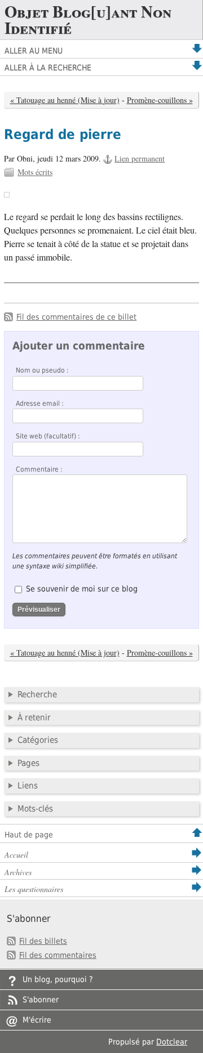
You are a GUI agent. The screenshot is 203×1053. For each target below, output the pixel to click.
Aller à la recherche (48, 67)
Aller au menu (34, 50)
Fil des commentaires (57, 955)
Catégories (37, 740)
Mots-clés (35, 809)
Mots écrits (34, 172)
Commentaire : (39, 469)
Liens (27, 786)
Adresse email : (40, 403)
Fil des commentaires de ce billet (76, 316)
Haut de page (29, 834)
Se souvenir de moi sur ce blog (82, 588)
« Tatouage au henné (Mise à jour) (65, 100)
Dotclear (171, 1041)
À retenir (34, 718)
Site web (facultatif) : (48, 436)
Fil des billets (43, 941)
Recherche (37, 694)
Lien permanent (139, 158)
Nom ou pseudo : (42, 370)
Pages (28, 763)
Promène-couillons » (160, 100)
